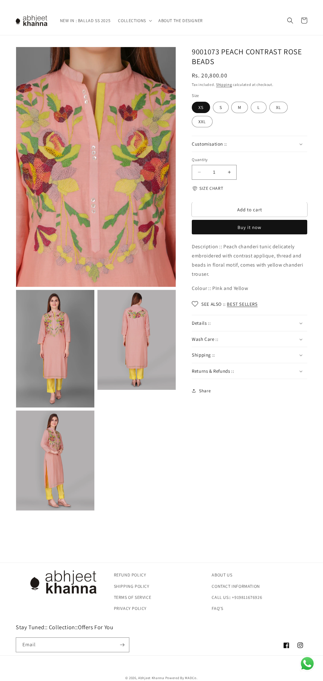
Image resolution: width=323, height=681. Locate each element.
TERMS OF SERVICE (132, 597)
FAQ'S (217, 608)
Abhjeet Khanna (151, 678)
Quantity (200, 159)
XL (278, 107)
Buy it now (249, 227)
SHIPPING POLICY (132, 586)
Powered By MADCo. (181, 678)
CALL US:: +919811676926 (237, 597)
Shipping (224, 84)
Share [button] (205, 391)
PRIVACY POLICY (130, 608)
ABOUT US (222, 575)
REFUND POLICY (130, 575)
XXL (202, 121)
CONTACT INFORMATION (236, 586)
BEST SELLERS (242, 304)
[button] (134, 20)
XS (200, 107)
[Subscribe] (122, 644)
